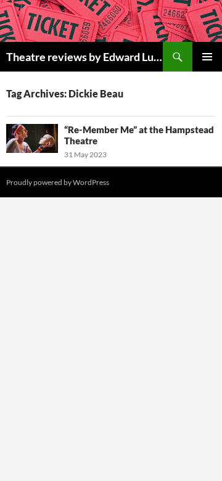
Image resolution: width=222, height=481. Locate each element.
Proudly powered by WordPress (57, 182)
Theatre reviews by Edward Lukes (84, 57)
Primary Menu (207, 57)
